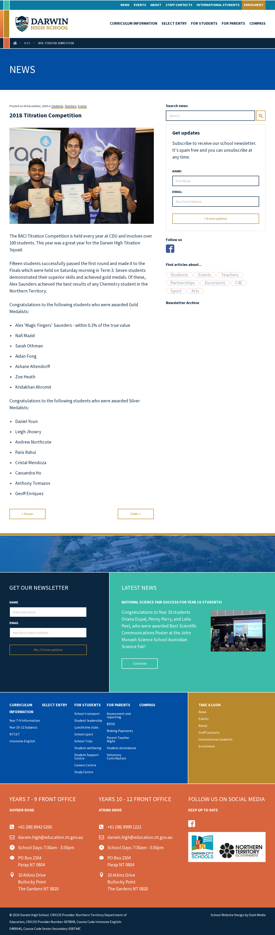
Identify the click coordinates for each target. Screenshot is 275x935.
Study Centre (83, 772)
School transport (87, 713)
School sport (83, 734)
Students (57, 106)
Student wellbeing (87, 748)
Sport (176, 291)
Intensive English (22, 741)
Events (140, 5)
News (125, 5)
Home (15, 43)
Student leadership (88, 720)
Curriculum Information (133, 23)
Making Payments (120, 731)
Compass (257, 23)
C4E (238, 283)
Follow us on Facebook (191, 823)
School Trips (83, 741)
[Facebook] (170, 248)
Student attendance (121, 748)
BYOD (111, 724)
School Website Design (227, 915)
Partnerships (182, 283)
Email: (177, 191)
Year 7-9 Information (24, 720)
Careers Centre (85, 765)
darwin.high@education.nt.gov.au (50, 837)
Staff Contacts (179, 5)
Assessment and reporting (119, 715)
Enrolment (253, 5)
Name (13, 602)
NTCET (14, 734)
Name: (177, 171)
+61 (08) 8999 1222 (124, 827)
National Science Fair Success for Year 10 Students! (172, 602)
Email (14, 623)
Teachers (70, 106)
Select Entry (174, 23)
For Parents (233, 23)
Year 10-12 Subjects (23, 727)
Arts (195, 291)
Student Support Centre (86, 756)
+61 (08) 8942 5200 (35, 827)
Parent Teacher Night (118, 739)
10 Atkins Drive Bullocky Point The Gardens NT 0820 (38, 882)
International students (218, 5)
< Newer (27, 514)
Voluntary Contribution (116, 756)
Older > (135, 514)
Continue (140, 663)
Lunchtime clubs (86, 727)
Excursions (215, 283)
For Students (204, 23)
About (155, 5)
